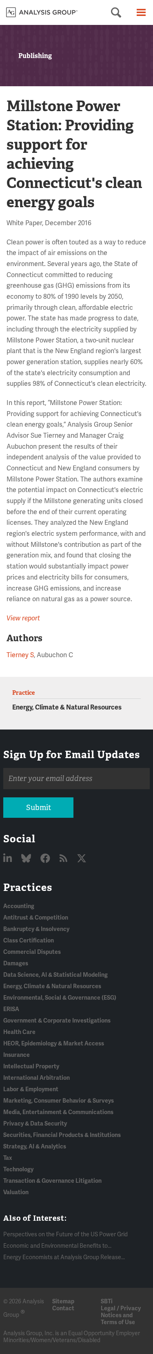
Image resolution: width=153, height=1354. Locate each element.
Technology (18, 1169)
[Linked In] (8, 859)
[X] (81, 859)
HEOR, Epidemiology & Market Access (53, 1043)
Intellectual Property (31, 1066)
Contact (63, 1308)
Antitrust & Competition (35, 917)
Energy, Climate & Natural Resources (67, 707)
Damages (15, 963)
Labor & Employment (30, 1089)
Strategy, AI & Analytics (34, 1146)
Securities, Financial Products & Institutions (62, 1135)
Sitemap (63, 1301)
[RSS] (64, 859)
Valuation (16, 1192)
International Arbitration (36, 1077)
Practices (27, 887)
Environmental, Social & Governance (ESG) (59, 997)
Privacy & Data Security (35, 1123)
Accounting (18, 906)
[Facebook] (46, 859)
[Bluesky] (27, 859)
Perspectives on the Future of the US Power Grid (65, 1234)
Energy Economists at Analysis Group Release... (64, 1257)
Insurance (16, 1055)
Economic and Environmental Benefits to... (57, 1245)
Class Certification (28, 940)
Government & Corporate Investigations (57, 1020)
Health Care (19, 1032)
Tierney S (20, 655)
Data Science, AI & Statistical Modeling (55, 974)
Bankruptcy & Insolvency (36, 929)
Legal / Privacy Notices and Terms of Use (121, 1315)
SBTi (107, 1301)
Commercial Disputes (32, 952)
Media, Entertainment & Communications (58, 1112)
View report (23, 618)
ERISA (11, 1009)
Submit (38, 807)
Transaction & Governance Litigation (52, 1180)
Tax (7, 1158)
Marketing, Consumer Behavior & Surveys (58, 1100)
